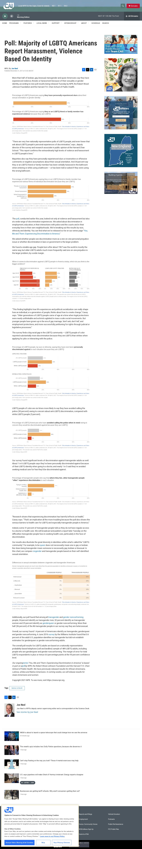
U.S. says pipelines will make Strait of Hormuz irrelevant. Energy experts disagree (51, 775)
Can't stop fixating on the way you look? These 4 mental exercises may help (49, 761)
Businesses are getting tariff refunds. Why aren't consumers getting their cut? (50, 791)
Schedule (96, 23)
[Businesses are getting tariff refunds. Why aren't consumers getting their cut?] (11, 794)
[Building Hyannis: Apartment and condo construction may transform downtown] (120, 183)
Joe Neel (14, 68)
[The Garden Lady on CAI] (120, 74)
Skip (43, 842)
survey (51, 634)
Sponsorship (70, 23)
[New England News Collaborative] (120, 150)
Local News (42, 23)
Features (28, 23)
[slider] (15, 16)
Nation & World (17, 688)
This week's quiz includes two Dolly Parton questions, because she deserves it (51, 747)
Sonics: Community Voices (88, 824)
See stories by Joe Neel (27, 712)
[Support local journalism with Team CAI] (120, 44)
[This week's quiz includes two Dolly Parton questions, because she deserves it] (11, 750)
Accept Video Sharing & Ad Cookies (19, 842)
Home (4, 23)
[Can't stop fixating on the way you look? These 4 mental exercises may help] (11, 764)
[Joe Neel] (9, 710)
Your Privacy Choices (61, 842)
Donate (134, 6)
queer (43, 545)
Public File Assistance (115, 824)
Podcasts (111, 819)
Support (56, 23)
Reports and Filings (85, 814)
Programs (14, 23)
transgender (53, 617)
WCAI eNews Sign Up (86, 829)
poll (17, 218)
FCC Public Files (113, 829)
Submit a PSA (84, 834)
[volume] (12, 16)
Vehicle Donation (114, 814)
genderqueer (48, 623)
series (25, 663)
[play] (5, 16)
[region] (40, 826)
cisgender (37, 551)
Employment (83, 819)
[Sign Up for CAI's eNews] (120, 112)
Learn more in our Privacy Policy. (52, 836)
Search (105, 23)
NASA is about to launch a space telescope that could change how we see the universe (53, 732)
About (84, 23)
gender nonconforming (73, 617)
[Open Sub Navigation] (20, 23)
